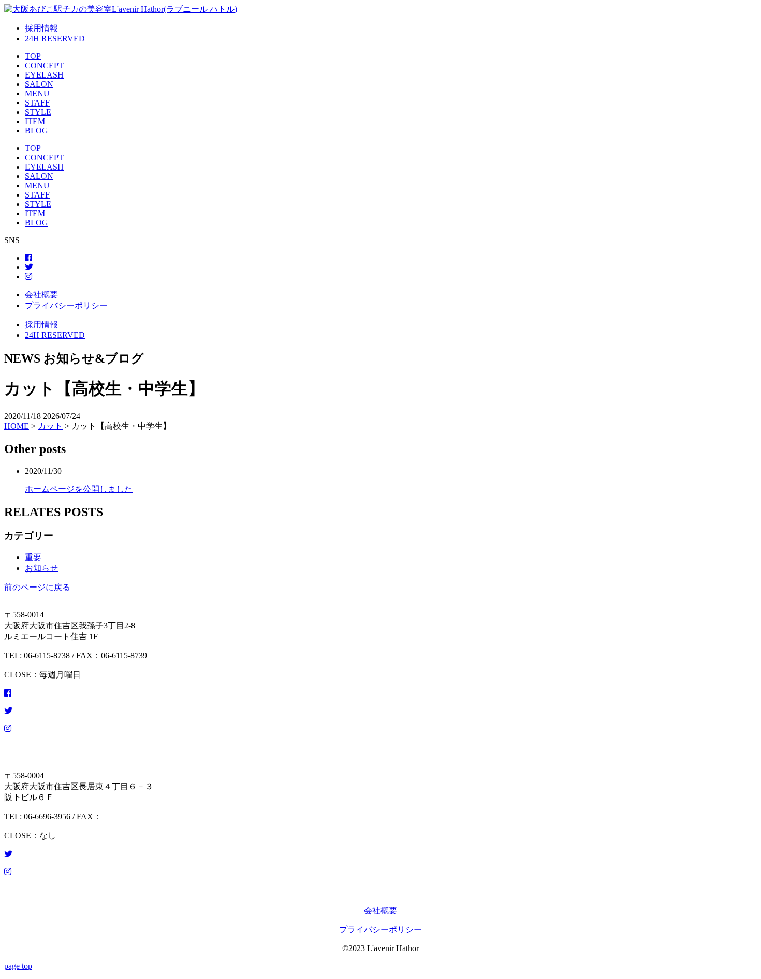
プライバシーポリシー (66, 305)
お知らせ (41, 568)
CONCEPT (44, 65)
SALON (39, 84)
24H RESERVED (55, 38)
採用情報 (41, 28)
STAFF (37, 102)
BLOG (36, 130)
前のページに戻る (37, 587)
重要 (33, 557)
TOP (33, 56)
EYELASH (44, 74)
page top (18, 965)
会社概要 (41, 294)
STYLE (38, 112)
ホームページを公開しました (79, 489)
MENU (37, 93)
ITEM (35, 121)
